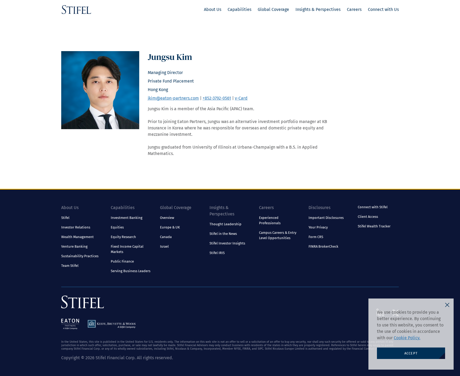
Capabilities (239, 9)
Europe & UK (170, 227)
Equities (117, 227)
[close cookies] (447, 305)
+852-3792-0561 (217, 98)
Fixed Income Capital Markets (127, 249)
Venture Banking (74, 246)
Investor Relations (75, 227)
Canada (166, 237)
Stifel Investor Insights (227, 243)
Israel (164, 246)
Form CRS (316, 237)
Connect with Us (383, 9)
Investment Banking (126, 218)
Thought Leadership (225, 224)
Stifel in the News (223, 234)
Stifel (65, 218)
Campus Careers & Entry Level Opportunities (277, 235)
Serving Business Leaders (130, 271)
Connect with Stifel (373, 207)
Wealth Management (77, 237)
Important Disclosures (326, 218)
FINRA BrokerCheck (323, 246)
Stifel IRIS (217, 253)
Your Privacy (318, 227)
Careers (354, 9)
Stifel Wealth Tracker (374, 226)
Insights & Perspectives (317, 9)
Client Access (368, 217)
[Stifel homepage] (76, 9)
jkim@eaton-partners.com (173, 98)
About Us (212, 9)
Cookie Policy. (407, 337)
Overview (167, 218)
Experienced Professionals (270, 220)
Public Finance (122, 261)
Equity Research (123, 237)
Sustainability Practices (79, 256)
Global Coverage (273, 9)
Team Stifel (70, 266)
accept (411, 353)
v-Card (241, 98)
